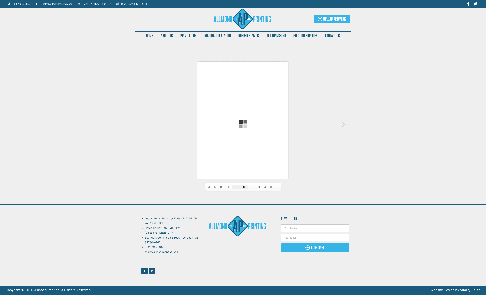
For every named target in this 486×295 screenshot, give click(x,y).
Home (149, 35)
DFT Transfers (276, 35)
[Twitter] (475, 4)
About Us (167, 35)
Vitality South (470, 290)
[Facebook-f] (468, 4)
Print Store (188, 35)
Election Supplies (305, 35)
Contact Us (332, 35)
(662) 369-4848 (155, 247)
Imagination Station (217, 35)
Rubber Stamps (248, 35)
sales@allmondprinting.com (162, 251)
